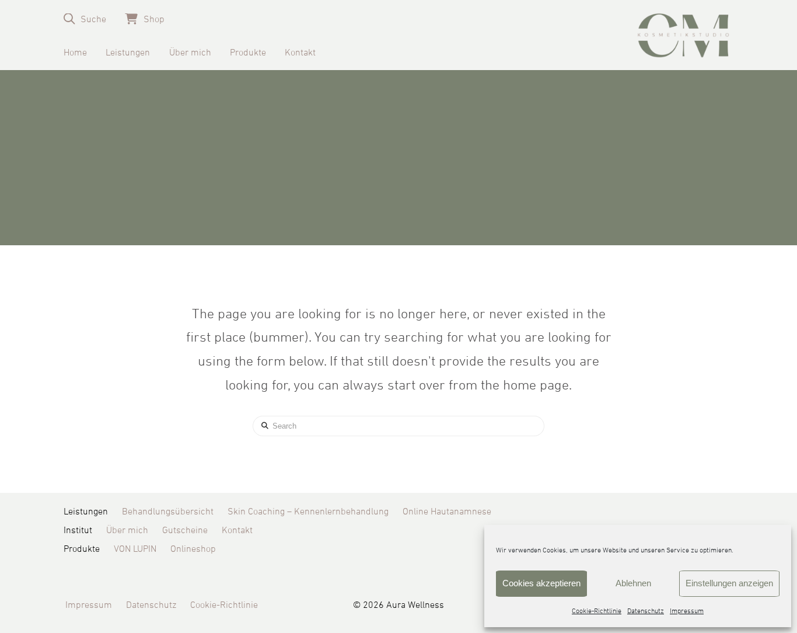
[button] (85, 19)
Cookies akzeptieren (541, 583)
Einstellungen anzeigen (729, 583)
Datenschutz (645, 611)
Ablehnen (633, 583)
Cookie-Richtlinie (596, 611)
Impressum (687, 611)
